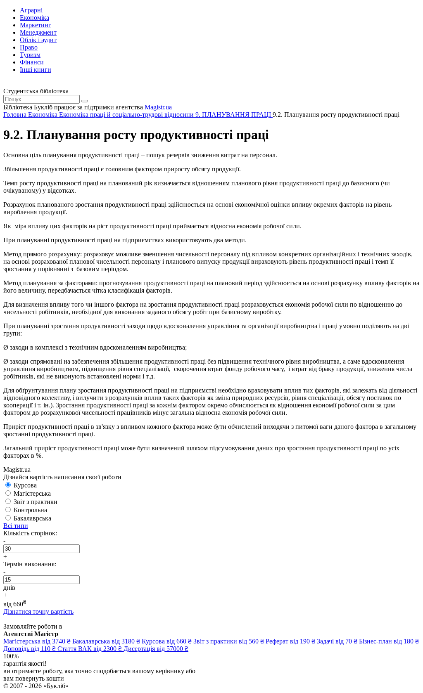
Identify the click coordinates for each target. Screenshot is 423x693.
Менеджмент (38, 32)
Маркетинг (35, 24)
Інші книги (35, 69)
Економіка (34, 17)
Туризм (30, 54)
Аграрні (31, 10)
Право (29, 47)
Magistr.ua (158, 107)
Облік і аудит (38, 39)
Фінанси (32, 62)
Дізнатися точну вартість (38, 611)
